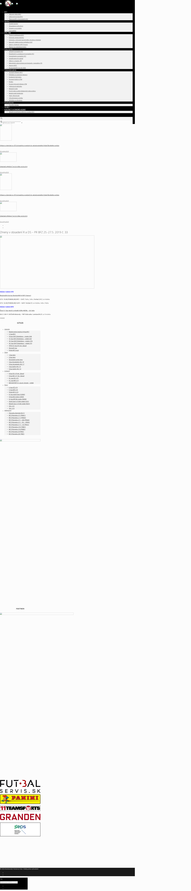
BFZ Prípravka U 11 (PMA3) (17, 418)
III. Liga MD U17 (14, 380)
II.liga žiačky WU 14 (15, 369)
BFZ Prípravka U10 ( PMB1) (17, 427)
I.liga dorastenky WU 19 (16, 362)
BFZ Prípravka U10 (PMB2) (17, 429)
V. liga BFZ (12, 334)
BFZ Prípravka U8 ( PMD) (16, 434)
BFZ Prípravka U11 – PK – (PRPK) (19, 422)
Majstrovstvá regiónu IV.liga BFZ (19, 332)
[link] (21, 123)
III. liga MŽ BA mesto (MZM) (18, 399)
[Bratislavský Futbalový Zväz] (10, 6)
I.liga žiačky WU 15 (15, 366)
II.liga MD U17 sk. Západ (16, 376)
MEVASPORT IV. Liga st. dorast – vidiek (21, 383)
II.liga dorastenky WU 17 (16, 364)
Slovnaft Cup (13, 348)
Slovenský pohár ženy (16, 360)
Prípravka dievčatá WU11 (17, 413)
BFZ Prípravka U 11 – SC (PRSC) (19, 425)
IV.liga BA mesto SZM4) (16, 397)
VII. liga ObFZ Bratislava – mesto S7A (20, 341)
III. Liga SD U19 (13, 378)
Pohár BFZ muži (14, 350)
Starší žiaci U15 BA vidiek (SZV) (19, 401)
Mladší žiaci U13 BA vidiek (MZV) (19, 404)
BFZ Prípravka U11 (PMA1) (17, 415)
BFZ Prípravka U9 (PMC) (16, 432)
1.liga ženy (12, 355)
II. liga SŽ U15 (13, 387)
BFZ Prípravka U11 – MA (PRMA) (19, 420)
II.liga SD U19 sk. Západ (16, 373)
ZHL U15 (11, 408)
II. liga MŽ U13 (13, 390)
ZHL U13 (11, 406)
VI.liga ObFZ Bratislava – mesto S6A (20, 336)
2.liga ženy (12, 357)
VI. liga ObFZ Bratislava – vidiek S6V (20, 339)
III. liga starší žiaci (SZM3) (17, 394)
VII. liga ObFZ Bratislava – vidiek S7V (20, 343)
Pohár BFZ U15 (13, 392)
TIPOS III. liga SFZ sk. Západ (18, 346)
